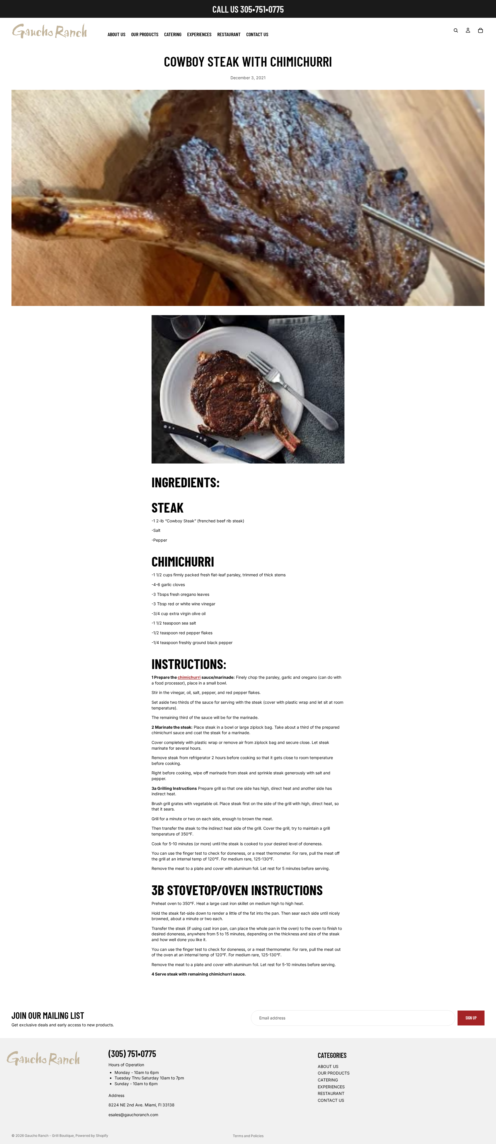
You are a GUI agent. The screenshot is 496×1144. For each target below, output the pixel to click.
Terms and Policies (248, 1136)
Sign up (471, 1017)
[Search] (456, 30)
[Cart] (480, 30)
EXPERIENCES (331, 1086)
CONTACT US (331, 1100)
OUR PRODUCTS (334, 1073)
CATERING (328, 1079)
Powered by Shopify (91, 1135)
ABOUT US (328, 1066)
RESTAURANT (331, 1093)
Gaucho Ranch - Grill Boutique (49, 1135)
